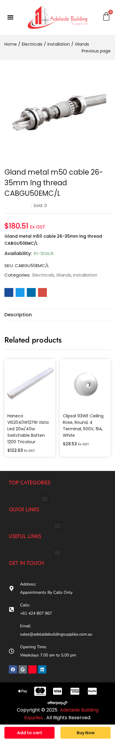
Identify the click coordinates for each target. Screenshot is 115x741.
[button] (45, 499)
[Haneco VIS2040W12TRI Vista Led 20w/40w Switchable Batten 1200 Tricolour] (29, 384)
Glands (82, 44)
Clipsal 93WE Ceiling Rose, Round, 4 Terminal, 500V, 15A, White (83, 425)
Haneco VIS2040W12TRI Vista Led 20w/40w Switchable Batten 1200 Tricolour (28, 429)
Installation (58, 44)
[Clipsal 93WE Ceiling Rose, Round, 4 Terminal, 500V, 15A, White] (85, 384)
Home (10, 44)
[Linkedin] (42, 669)
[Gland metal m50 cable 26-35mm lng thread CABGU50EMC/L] (8, 292)
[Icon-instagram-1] (32, 669)
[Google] (23, 669)
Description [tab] (18, 314)
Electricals (32, 44)
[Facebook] (13, 669)
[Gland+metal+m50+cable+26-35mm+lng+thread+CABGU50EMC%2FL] (20, 292)
